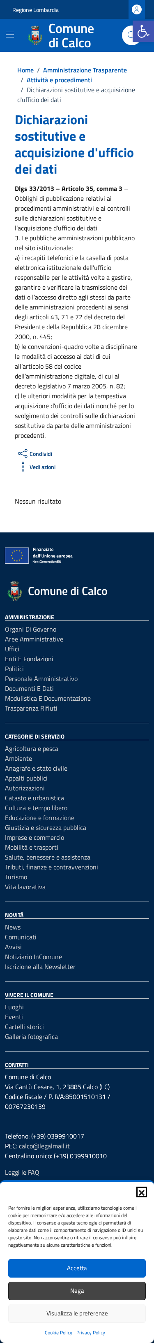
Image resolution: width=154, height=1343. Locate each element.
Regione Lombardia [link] (35, 9)
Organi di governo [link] (30, 629)
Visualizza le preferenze (77, 1313)
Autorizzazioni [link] (25, 788)
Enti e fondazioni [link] (29, 659)
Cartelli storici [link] (24, 1027)
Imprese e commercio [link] (34, 837)
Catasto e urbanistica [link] (34, 798)
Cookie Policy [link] (58, 1332)
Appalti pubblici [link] (26, 778)
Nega (77, 1290)
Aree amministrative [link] (34, 639)
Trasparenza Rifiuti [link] (31, 708)
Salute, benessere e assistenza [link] (47, 857)
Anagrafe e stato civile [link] (36, 768)
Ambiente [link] (18, 758)
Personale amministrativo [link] (41, 678)
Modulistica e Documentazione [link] (48, 698)
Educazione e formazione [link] (39, 818)
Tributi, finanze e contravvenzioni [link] (51, 867)
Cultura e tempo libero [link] (36, 808)
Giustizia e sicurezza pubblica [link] (45, 827)
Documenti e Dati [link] (29, 688)
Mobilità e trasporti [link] (31, 847)
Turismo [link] (16, 877)
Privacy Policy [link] (90, 1332)
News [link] (13, 927)
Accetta (77, 1268)
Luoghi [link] (14, 1007)
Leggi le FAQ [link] (22, 1172)
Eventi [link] (14, 1017)
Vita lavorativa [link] (25, 887)
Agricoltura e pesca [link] (31, 748)
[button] (142, 1192)
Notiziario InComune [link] (33, 957)
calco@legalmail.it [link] (44, 1146)
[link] (143, 31)
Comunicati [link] (21, 937)
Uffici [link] (12, 649)
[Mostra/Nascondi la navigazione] (10, 35)
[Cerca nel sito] (132, 35)
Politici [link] (14, 669)
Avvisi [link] (13, 947)
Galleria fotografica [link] (31, 1036)
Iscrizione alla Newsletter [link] (40, 966)
